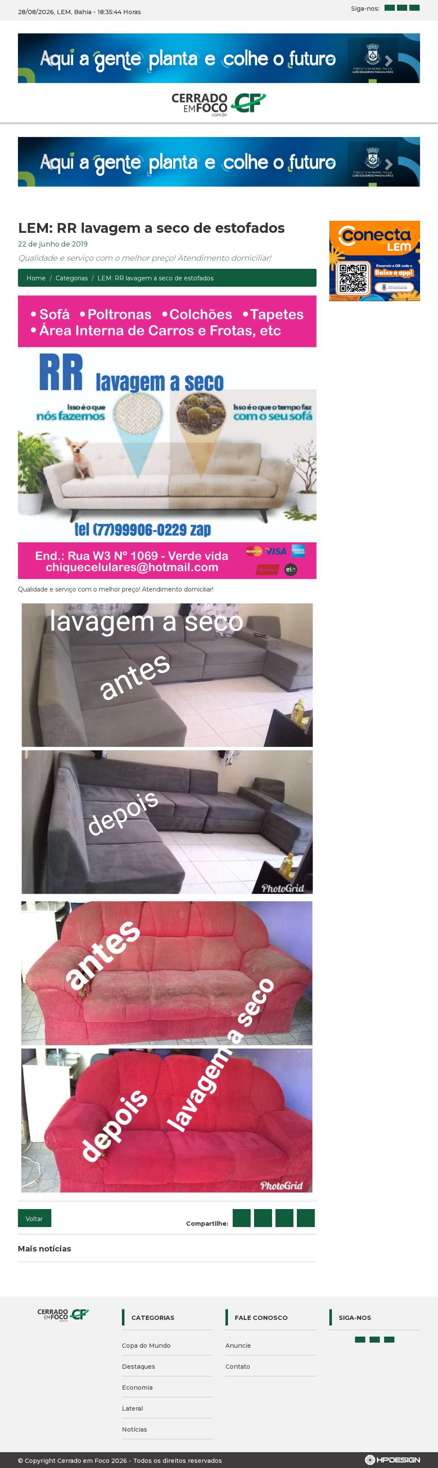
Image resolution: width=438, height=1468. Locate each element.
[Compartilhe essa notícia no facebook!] (242, 1218)
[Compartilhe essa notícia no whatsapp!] (306, 1218)
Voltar (34, 1219)
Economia (137, 1387)
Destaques (138, 1366)
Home (36, 278)
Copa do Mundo (146, 1345)
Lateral (132, 1408)
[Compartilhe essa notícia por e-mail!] (284, 1218)
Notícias (134, 1429)
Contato (237, 1366)
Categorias (72, 278)
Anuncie (238, 1345)
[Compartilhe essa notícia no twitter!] (263, 1218)
